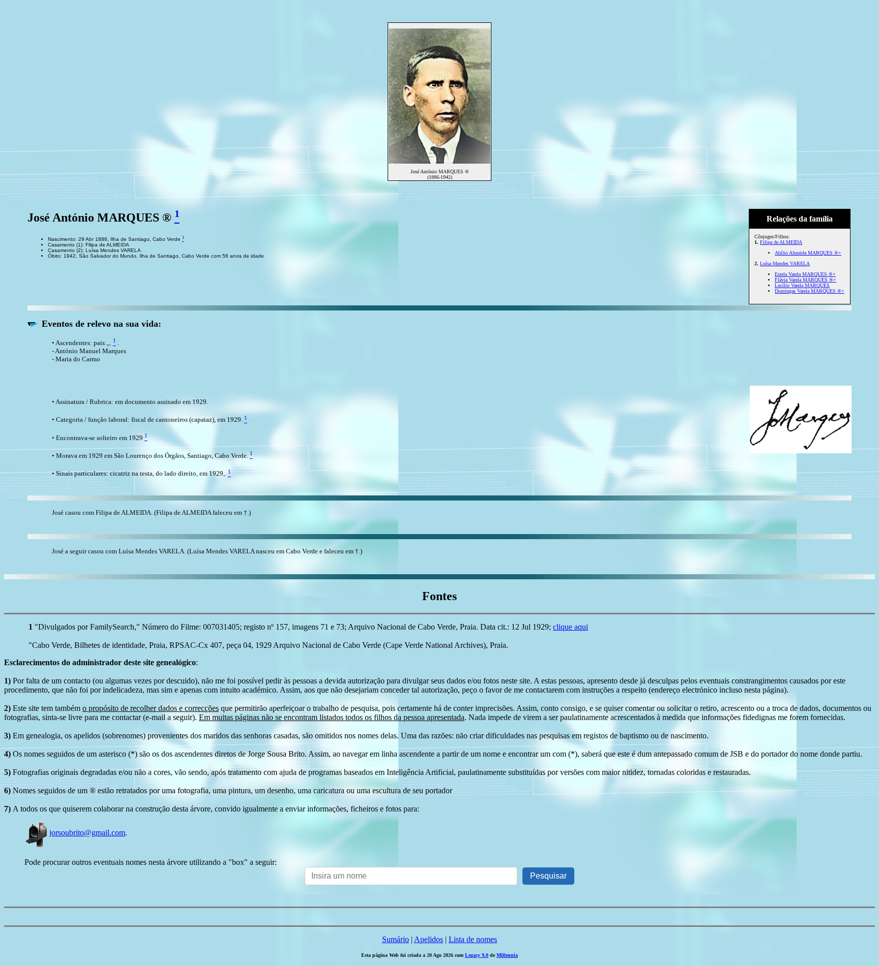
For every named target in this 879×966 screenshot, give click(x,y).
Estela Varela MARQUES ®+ (805, 274)
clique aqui (570, 626)
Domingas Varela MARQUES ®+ (809, 291)
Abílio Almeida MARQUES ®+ (808, 253)
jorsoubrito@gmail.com (87, 832)
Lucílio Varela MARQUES (802, 285)
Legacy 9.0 (476, 955)
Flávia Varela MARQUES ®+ (805, 280)
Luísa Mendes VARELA (785, 263)
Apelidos (428, 939)
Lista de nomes (473, 939)
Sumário (395, 939)
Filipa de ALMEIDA (781, 242)
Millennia (507, 955)
